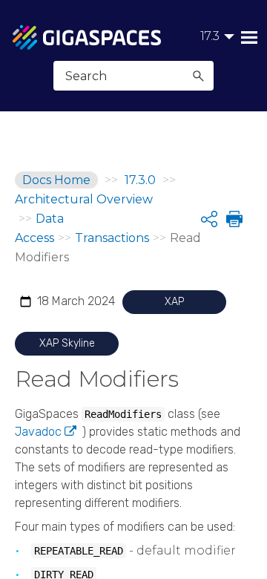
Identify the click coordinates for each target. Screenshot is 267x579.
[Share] (209, 219)
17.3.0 (140, 180)
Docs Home (56, 180)
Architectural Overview (84, 199)
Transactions (112, 238)
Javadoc (38, 432)
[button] (198, 76)
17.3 (210, 36)
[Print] (233, 219)
